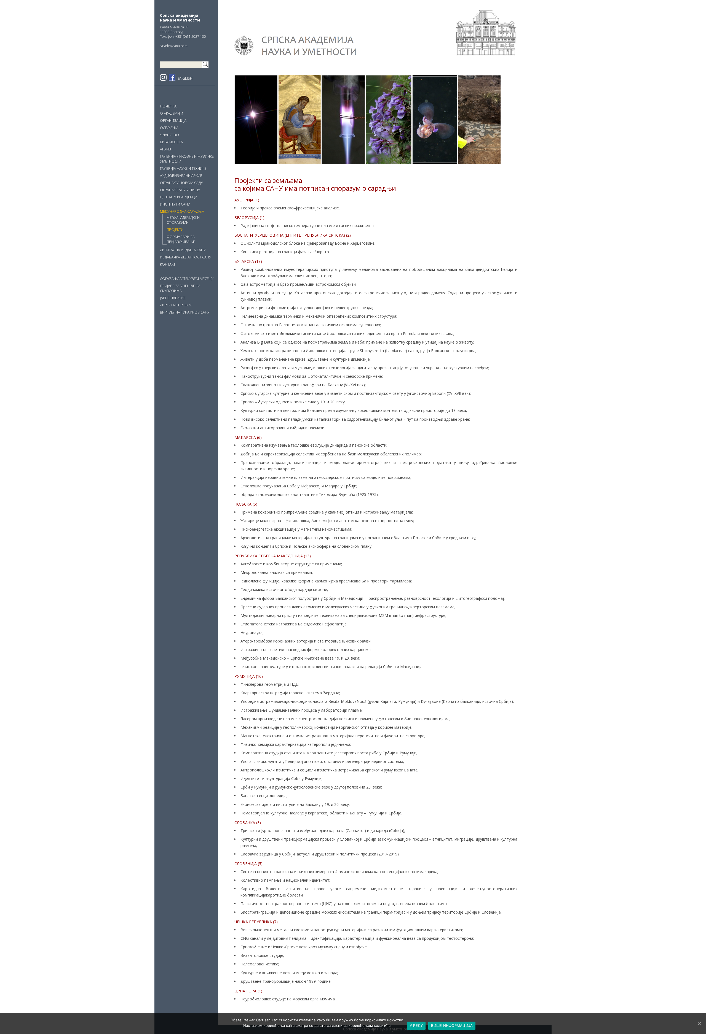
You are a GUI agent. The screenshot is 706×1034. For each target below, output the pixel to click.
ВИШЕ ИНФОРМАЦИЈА (452, 1025)
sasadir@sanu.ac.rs (173, 46)
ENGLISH (185, 78)
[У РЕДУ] (699, 1023)
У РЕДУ (416, 1025)
